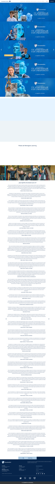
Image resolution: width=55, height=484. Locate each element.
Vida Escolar (39, 1)
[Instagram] (40, 473)
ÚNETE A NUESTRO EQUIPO (39, 469)
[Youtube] (42, 473)
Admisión (42, 1)
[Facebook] (37, 473)
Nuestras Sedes (28, 1)
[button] (1, 50)
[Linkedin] (38, 473)
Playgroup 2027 (9, 55)
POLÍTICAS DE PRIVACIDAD (39, 472)
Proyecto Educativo (34, 1)
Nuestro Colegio (22, 1)
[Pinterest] (44, 473)
